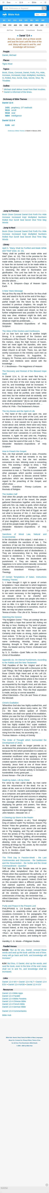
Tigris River (7, 64)
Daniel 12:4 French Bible (13, 1004)
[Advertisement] (27, 182)
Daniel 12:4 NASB (16, 984)
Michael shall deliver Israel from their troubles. (25, 89)
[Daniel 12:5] (46, 536)
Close (10, 72)
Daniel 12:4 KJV (34, 984)
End (30, 214)
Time (39, 220)
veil (9, 125)
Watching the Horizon (12, 617)
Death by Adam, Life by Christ (15, 780)
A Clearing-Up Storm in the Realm (17, 817)
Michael (12, 55)
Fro (37, 72)
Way (44, 220)
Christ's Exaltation (10, 703)
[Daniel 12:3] (3, 536)
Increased (15, 75)
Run (14, 78)
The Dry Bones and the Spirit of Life (18, 411)
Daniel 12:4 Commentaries (14, 1011)
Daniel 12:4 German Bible (14, 1007)
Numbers (41, 75)
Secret (31, 78)
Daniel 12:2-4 (8, 120)
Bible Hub (6, 1015)
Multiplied (31, 75)
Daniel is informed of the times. (18, 92)
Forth (32, 72)
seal (10, 113)
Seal (25, 78)
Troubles (6, 81)
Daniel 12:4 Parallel (11, 996)
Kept (23, 75)
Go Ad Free (4, 1188)
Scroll (19, 78)
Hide (42, 72)
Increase (6, 75)
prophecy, (18, 107)
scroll (10, 110)
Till (42, 78)
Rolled (8, 78)
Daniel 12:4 (7, 103)
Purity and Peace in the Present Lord (19, 906)
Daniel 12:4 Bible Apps (12, 993)
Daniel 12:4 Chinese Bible (14, 1001)
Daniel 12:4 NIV (9, 982)
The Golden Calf (9, 494)
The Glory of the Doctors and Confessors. (21, 331)
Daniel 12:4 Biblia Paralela (14, 999)
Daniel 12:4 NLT (26, 982)
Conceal (18, 72)
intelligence (13, 116)
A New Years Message (12, 291)
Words (5, 222)
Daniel (5, 55)
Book (4, 72)
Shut (37, 78)
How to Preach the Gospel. (14, 451)
